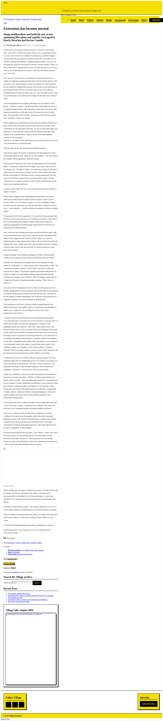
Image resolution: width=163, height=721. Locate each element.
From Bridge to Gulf (15, 598)
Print (5, 23)
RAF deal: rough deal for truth (18, 602)
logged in (16, 572)
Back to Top (5, 719)
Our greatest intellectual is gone (19, 594)
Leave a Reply (9, 564)
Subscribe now (148, 704)
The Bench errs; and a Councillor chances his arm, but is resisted (30, 596)
